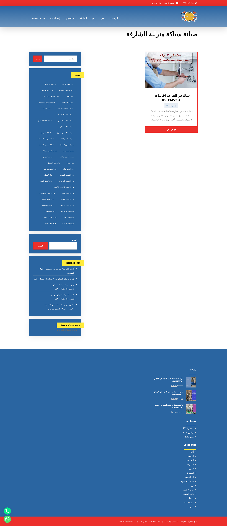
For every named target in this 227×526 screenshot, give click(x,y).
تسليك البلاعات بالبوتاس (66, 120)
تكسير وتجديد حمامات (67, 157)
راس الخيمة (188, 493)
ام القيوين (189, 477)
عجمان (191, 498)
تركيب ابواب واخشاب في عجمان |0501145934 (63, 286)
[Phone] (7, 511)
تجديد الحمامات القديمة (66, 90)
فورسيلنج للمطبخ (68, 223)
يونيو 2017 (189, 436)
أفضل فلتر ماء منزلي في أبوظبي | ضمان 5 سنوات (56, 270)
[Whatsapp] (7, 519)
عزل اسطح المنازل (54, 163)
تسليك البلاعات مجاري (66, 126)
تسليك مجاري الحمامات (45, 139)
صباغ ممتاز (70, 163)
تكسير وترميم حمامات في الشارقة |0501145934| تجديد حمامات (59, 306)
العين (191, 468)
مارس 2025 (188, 428)
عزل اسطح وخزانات (50, 169)
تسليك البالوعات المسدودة (46, 102)
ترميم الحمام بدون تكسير (51, 96)
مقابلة (191, 506)
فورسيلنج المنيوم (47, 205)
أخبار (191, 451)
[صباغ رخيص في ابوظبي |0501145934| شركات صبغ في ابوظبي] (189, 16)
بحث (38, 58)
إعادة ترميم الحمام (68, 84)
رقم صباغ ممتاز (48, 157)
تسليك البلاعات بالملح (45, 120)
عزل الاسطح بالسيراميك (47, 193)
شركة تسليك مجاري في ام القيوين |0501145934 (62, 296)
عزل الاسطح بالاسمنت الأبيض (64, 187)
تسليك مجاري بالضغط (46, 145)
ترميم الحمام (70, 96)
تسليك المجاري (46, 133)
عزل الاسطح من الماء (67, 205)
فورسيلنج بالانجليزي (67, 211)
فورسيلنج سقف (69, 217)
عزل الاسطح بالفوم (48, 199)
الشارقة (190, 464)
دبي (192, 485)
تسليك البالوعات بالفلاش (66, 108)
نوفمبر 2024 (188, 432)
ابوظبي (190, 456)
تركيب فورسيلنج (47, 90)
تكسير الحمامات (68, 151)
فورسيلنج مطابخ (50, 223)
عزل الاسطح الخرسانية (66, 181)
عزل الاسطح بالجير (67, 193)
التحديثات (190, 460)
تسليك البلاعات (46, 108)
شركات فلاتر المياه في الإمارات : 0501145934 (54, 278)
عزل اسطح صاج (68, 169)
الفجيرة (190, 472)
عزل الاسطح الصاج (46, 181)
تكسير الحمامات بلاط (50, 151)
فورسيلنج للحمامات (50, 217)
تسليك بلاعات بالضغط (67, 139)
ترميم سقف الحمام (67, 102)
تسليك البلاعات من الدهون (65, 133)
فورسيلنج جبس (49, 211)
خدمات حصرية (187, 481)
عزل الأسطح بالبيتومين (66, 175)
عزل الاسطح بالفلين (67, 199)
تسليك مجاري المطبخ (67, 145)
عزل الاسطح (48, 175)
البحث (74, 239)
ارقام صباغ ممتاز (50, 84)
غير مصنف (189, 502)
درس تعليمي (188, 489)
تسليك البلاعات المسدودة (65, 114)
